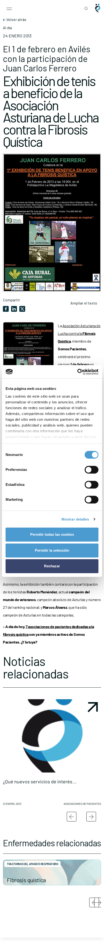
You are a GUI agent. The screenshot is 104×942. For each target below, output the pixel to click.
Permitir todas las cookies (52, 534)
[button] (52, 754)
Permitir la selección (52, 550)
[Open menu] (9, 8)
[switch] (91, 470)
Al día (7, 28)
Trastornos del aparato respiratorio (32, 864)
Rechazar (52, 566)
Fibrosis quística (26, 879)
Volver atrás (16, 19)
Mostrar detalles (75, 519)
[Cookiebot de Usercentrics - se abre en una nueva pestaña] (77, 372)
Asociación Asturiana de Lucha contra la (79, 333)
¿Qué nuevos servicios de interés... (40, 781)
